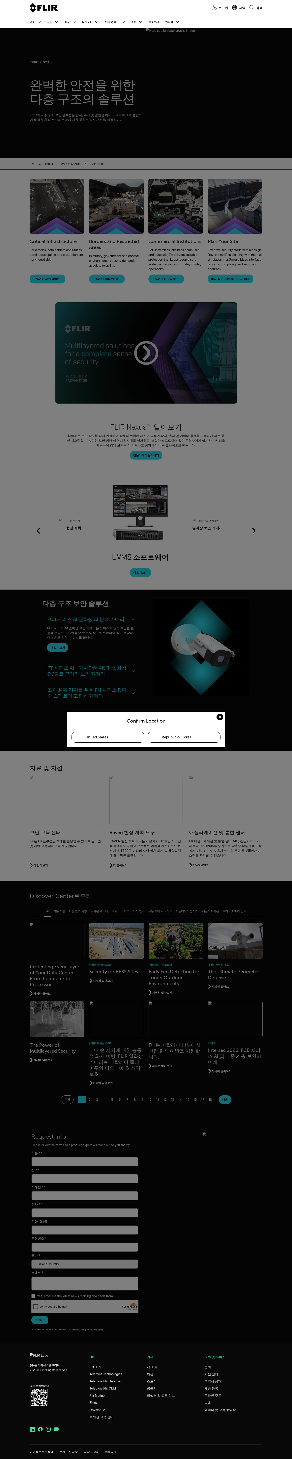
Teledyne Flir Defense (105, 1381)
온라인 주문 (213, 1395)
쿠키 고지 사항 (68, 1451)
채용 (150, 1374)
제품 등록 (211, 1388)
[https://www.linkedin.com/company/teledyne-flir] (32, 1429)
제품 (67, 22)
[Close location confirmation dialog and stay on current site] (220, 717)
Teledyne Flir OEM (103, 1388)
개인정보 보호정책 (41, 1451)
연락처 (169, 22)
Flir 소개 (95, 1367)
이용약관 (110, 1451)
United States (97, 737)
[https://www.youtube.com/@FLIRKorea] (56, 1429)
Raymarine (97, 1410)
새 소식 (152, 1367)
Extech (94, 1402)
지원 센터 (211, 1374)
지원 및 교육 (112, 22)
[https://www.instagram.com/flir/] (48, 1429)
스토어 (152, 1381)
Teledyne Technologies (106, 1374)
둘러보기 (87, 22)
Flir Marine (97, 1395)
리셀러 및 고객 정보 (161, 1395)
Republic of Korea (176, 737)
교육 (208, 1402)
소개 (133, 22)
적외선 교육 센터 (101, 1417)
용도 (32, 22)
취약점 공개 (213, 1381)
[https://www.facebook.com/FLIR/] (40, 1429)
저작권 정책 (91, 1451)
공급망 (152, 1388)
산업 (49, 22)
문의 (208, 1367)
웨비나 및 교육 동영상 (220, 1410)
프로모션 (154, 22)
